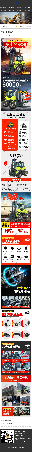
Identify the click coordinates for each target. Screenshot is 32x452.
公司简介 (11, 7)
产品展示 (19, 7)
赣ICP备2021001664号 (20, 442)
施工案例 (27, 7)
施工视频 (3, 10)
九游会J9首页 (4, 7)
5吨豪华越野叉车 (9, 423)
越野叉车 (29, 26)
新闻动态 (11, 10)
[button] (2, 18)
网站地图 (17, 444)
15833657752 (23, 435)
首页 (24, 26)
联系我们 (27, 10)
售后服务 (19, 10)
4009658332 (22, 433)
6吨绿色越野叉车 (9, 420)
